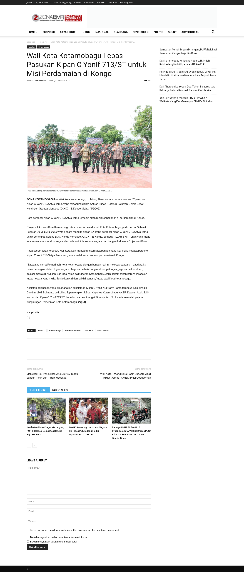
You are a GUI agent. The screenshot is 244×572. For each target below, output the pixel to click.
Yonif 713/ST (103, 330)
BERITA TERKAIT (38, 390)
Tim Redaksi (40, 80)
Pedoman (112, 2)
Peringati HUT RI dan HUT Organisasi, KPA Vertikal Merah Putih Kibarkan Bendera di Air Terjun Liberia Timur (188, 75)
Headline (43, 41)
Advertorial (190, 32)
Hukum (85, 32)
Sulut (172, 32)
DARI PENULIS (60, 390)
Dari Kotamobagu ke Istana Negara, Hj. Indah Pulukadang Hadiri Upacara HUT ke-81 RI (88, 431)
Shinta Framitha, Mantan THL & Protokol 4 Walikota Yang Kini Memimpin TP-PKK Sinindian (186, 99)
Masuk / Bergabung (62, 2)
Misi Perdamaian (73, 330)
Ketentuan (89, 2)
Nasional (102, 32)
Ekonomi (49, 32)
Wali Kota (88, 330)
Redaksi (77, 2)
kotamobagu (55, 330)
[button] (213, 32)
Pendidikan (140, 32)
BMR (32, 32)
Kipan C (41, 330)
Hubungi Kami (126, 2)
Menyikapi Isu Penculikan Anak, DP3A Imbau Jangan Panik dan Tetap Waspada (52, 375)
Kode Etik (101, 2)
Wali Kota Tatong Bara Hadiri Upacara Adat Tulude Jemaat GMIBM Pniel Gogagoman (125, 375)
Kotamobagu (43, 47)
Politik (158, 32)
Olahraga (121, 32)
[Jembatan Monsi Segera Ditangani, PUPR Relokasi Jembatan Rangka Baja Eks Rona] (46, 411)
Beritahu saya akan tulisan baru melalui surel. (53, 541)
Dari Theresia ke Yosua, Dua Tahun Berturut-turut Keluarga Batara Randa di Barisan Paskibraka (188, 88)
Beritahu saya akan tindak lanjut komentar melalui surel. (59, 537)
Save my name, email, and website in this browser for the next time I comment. (74, 530)
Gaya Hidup (68, 32)
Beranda (31, 41)
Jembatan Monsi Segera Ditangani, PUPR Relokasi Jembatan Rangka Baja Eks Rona (45, 431)
